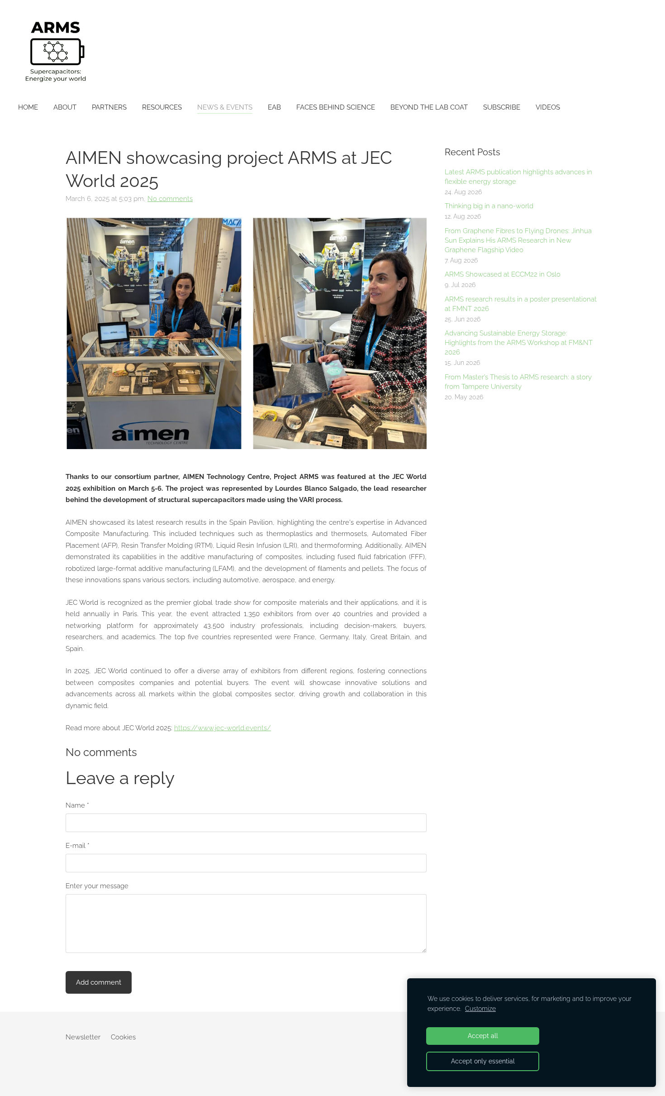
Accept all (483, 1035)
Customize (480, 1008)
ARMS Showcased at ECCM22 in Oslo (502, 274)
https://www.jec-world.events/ (222, 728)
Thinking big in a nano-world (489, 206)
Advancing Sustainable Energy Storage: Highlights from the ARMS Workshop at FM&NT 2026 (519, 342)
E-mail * (78, 846)
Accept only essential (483, 1061)
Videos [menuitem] (548, 107)
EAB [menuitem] (274, 107)
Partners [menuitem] (109, 107)
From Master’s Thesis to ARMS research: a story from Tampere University (518, 382)
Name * (77, 805)
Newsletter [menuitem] (83, 1037)
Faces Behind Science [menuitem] (335, 107)
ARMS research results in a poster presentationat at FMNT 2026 (521, 304)
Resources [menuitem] (162, 107)
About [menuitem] (64, 107)
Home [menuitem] (28, 107)
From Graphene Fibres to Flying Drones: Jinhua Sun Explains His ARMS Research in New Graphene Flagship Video (518, 240)
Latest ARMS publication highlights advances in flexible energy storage (518, 177)
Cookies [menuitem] (123, 1037)
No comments (170, 199)
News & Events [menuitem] (224, 107)
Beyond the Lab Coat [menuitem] (429, 107)
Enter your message (97, 886)
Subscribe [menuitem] (501, 107)
